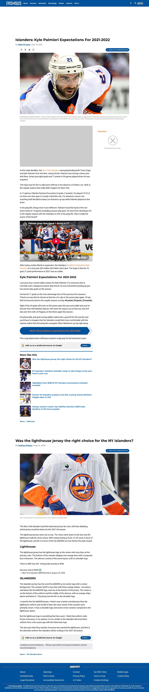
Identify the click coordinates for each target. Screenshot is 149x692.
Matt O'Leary (24, 45)
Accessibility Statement (53, 680)
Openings (47, 672)
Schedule (42, 3)
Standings (52, 3)
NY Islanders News (34, 654)
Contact (76, 672)
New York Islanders (50, 170)
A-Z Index (77, 680)
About (22, 672)
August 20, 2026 (58, 573)
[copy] (33, 49)
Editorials (31, 421)
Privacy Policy (79, 676)
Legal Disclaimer (27, 680)
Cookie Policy (123, 676)
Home (22, 421)
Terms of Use (99, 676)
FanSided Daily (26, 676)
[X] (135, 3)
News (25, 3)
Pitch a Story (48, 676)
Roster (61, 3)
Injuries (69, 3)
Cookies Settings (101, 680)
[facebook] (130, 3)
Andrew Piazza (25, 445)
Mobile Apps (122, 672)
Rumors (33, 3)
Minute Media (17, 686)
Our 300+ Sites (100, 672)
